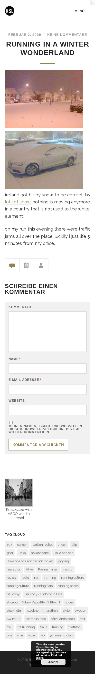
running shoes (68, 586)
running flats (43, 586)
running (50, 577)
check (62, 544)
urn (9, 635)
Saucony (13, 594)
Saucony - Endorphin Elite (43, 594)
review (12, 577)
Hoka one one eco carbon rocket (30, 561)
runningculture (18, 586)
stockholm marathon (42, 610)
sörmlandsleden (63, 619)
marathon (14, 569)
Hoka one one (63, 553)
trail (9, 627)
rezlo (25, 577)
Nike (29, 569)
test (82, 619)
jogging (63, 561)
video (32, 635)
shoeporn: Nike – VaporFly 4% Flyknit (33, 602)
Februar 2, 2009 (24, 35)
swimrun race (36, 619)
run (36, 577)
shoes (69, 602)
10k (9, 544)
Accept (53, 662)
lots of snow (17, 201)
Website (17, 400)
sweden (80, 610)
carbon (22, 544)
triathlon (74, 627)
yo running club (61, 635)
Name (15, 359)
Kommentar (20, 307)
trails (43, 627)
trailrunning (26, 627)
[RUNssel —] (10, 11)
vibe (20, 635)
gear (10, 553)
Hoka (22, 553)
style (66, 610)
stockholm (14, 610)
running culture (72, 577)
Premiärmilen (48, 569)
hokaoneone (40, 553)
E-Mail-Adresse (25, 380)
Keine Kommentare (67, 35)
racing (68, 569)
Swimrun (13, 619)
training (57, 627)
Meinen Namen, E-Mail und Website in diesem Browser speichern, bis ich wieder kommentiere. (45, 429)
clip (74, 544)
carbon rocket (43, 544)
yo (43, 635)
